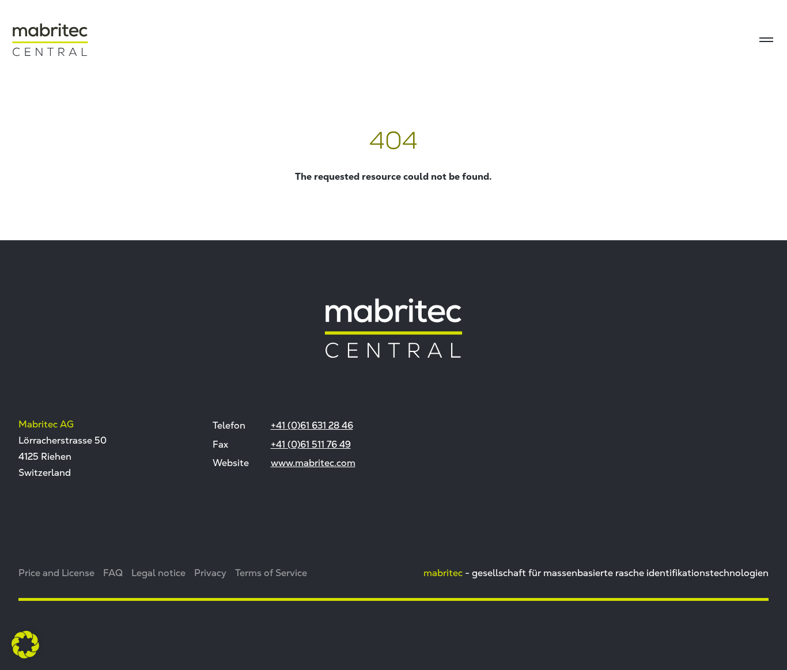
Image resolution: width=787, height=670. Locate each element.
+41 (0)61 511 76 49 (311, 444)
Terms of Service (271, 572)
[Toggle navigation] (766, 39)
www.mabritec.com (313, 462)
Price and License (56, 572)
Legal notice (158, 572)
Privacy (210, 572)
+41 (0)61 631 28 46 (312, 425)
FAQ (113, 572)
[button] (25, 644)
